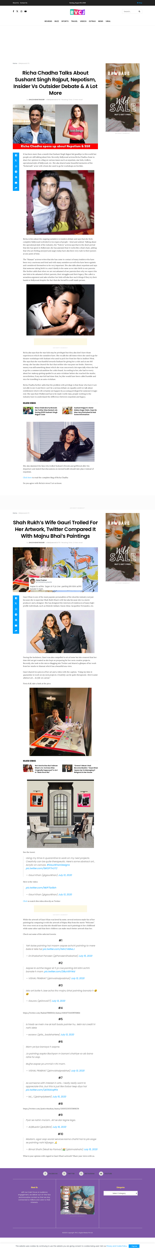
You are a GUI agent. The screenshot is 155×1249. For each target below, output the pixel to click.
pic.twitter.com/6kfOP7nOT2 (41, 868)
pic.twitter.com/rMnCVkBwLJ (59, 949)
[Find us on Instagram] (21, 11)
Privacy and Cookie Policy (117, 1246)
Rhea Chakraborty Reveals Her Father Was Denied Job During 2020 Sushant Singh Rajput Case (46, 411)
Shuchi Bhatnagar (37, 100)
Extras (92, 21)
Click (25, 901)
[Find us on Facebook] (13, 11)
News (100, 21)
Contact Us (23, 3)
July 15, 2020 (85, 955)
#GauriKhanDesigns (58, 864)
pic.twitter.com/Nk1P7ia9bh (41, 887)
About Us (16, 3)
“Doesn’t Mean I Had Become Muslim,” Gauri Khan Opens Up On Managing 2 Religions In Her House (86, 768)
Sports (65, 21)
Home (15, 63)
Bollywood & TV (24, 63)
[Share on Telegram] (16, 171)
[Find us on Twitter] (17, 11)
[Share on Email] (16, 182)
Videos (83, 21)
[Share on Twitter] (16, 161)
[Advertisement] (77, 43)
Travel (74, 21)
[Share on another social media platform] (16, 188)
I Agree (134, 1246)
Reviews (48, 21)
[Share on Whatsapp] (16, 166)
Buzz (57, 21)
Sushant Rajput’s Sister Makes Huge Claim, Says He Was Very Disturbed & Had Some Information (85, 411)
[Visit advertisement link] (122, 97)
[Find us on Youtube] (26, 11)
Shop (140, 3)
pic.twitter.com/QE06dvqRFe (42, 1089)
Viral (108, 21)
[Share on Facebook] (16, 155)
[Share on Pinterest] (16, 177)
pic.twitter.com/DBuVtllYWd (59, 971)
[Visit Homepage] (77, 11)
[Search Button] (140, 11)
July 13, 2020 (65, 875)
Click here (27, 477)
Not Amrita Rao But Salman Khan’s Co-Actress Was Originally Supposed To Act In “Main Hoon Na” (46, 768)
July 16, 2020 (59, 1127)
